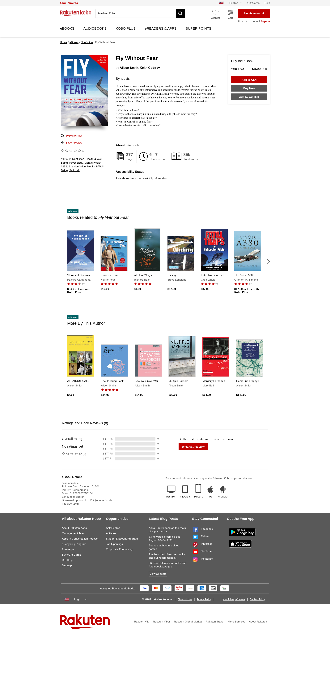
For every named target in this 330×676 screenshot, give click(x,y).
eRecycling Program (74, 543)
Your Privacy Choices (234, 599)
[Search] (180, 13)
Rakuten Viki (141, 621)
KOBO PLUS (126, 28)
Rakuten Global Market (188, 621)
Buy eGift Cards (71, 554)
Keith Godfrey (150, 67)
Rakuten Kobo (75, 13)
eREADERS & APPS (161, 28)
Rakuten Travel (215, 621)
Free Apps (68, 549)
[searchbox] (140, 13)
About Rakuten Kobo (74, 527)
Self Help (74, 170)
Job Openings (114, 543)
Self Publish (113, 527)
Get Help (67, 560)
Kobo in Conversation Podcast (80, 538)
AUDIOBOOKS (95, 28)
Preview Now (74, 135)
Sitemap (67, 565)
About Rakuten (258, 621)
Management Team (73, 533)
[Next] (268, 262)
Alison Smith (129, 67)
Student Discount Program (122, 538)
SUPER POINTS (199, 28)
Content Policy (257, 599)
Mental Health (92, 162)
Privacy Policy (204, 599)
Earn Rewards (69, 2)
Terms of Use (185, 599)
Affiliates (111, 533)
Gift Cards (253, 2)
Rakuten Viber (161, 621)
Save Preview (74, 142)
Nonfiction (78, 158)
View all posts (158, 573)
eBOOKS (67, 28)
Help (267, 2)
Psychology (76, 162)
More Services (236, 621)
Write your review (193, 446)
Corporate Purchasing (119, 549)
